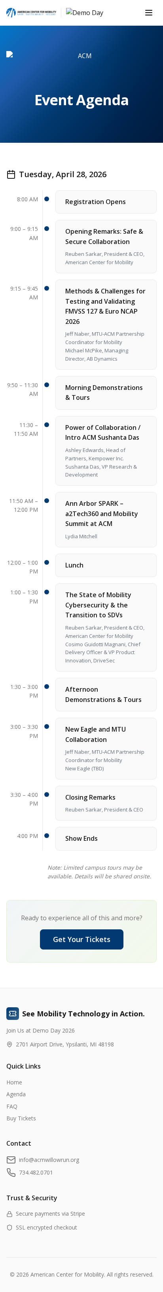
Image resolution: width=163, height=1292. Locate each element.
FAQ (11, 1106)
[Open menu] (149, 13)
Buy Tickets (21, 1118)
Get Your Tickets (81, 939)
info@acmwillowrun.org (49, 1159)
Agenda (16, 1094)
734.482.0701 (36, 1172)
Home (14, 1082)
